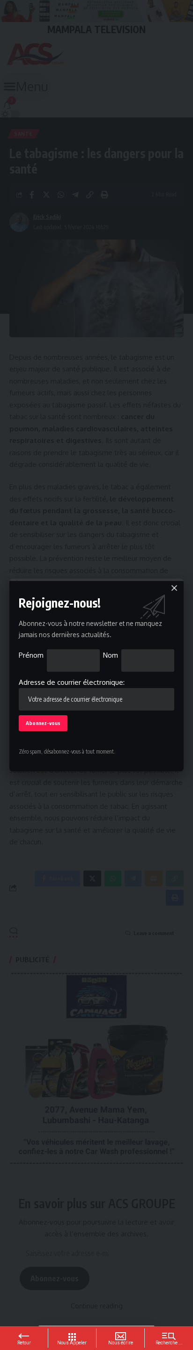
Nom (110, 655)
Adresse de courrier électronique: (72, 682)
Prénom (31, 655)
